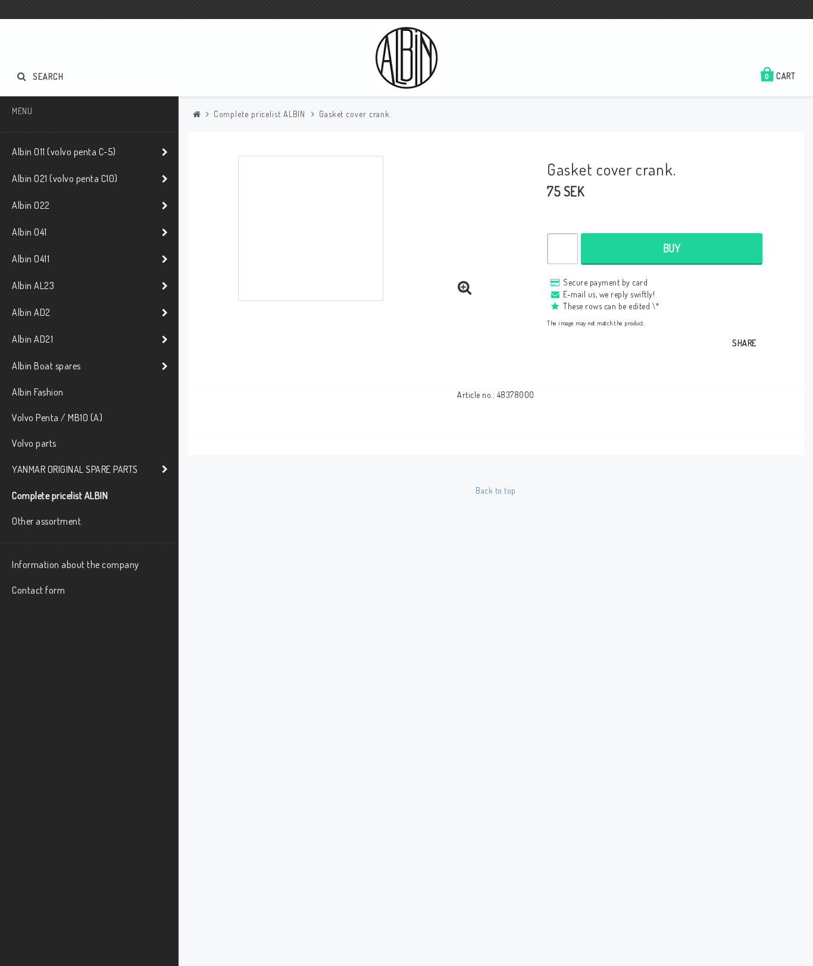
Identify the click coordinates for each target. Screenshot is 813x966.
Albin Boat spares (46, 366)
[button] (465, 288)
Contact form (38, 590)
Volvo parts (34, 443)
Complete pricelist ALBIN (60, 495)
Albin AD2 (31, 312)
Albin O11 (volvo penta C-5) (64, 152)
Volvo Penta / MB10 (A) (57, 418)
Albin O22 (31, 205)
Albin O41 (29, 232)
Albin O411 (30, 259)
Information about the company (75, 564)
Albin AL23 (33, 285)
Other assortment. (47, 521)
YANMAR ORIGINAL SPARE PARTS (75, 469)
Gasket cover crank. (355, 114)
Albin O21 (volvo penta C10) (65, 178)
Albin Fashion (38, 392)
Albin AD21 (32, 339)
